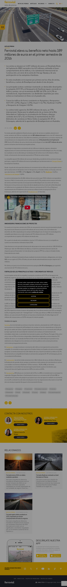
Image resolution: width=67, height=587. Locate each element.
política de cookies (37, 292)
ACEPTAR (33, 296)
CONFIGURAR (33, 304)
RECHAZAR (33, 300)
